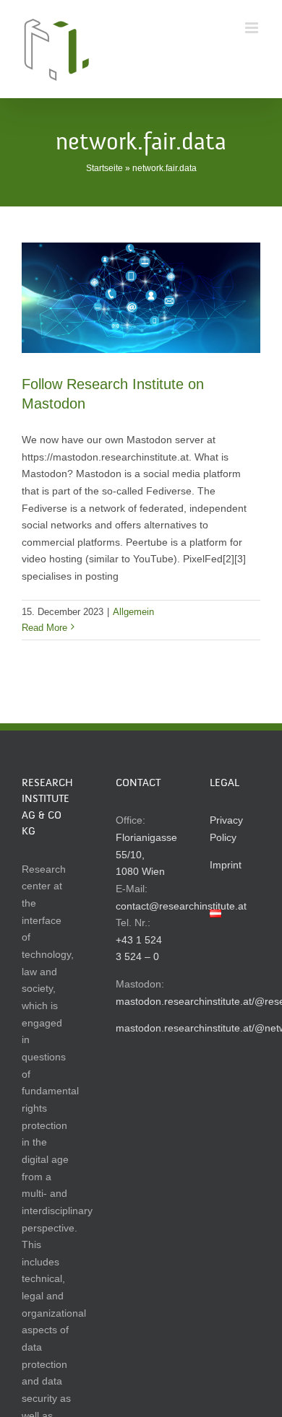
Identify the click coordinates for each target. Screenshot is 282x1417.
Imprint (226, 865)
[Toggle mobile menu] (252, 27)
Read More (44, 627)
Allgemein (133, 611)
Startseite (104, 168)
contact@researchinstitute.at (181, 906)
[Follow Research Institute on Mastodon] (141, 298)
